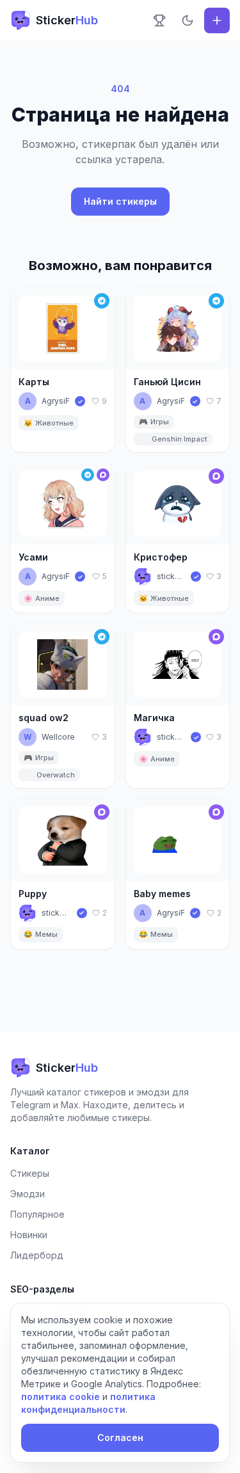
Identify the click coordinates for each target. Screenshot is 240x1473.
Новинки (28, 1234)
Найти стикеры (120, 201)
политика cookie (60, 1396)
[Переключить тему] (187, 20)
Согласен (120, 1437)
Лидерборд (36, 1255)
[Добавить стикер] (217, 20)
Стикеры (29, 1173)
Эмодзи (27, 1193)
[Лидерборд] (159, 20)
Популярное (37, 1214)
